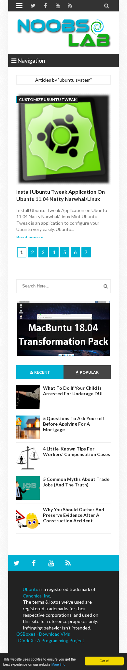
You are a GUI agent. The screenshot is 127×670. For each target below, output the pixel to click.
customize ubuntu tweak (48, 99)
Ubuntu (30, 589)
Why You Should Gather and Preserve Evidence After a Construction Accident (73, 515)
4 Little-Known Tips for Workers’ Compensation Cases (76, 451)
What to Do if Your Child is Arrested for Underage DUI (73, 390)
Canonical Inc (36, 595)
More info (58, 664)
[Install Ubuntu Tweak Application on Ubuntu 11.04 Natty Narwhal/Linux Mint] (63, 140)
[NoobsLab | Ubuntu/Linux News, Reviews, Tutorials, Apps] (63, 32)
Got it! (104, 660)
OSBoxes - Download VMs (43, 634)
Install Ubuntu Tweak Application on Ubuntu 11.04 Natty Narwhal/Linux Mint (60, 198)
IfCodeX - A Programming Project (50, 640)
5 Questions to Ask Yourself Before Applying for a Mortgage (73, 424)
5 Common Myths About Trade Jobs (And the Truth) (76, 481)
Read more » (29, 237)
